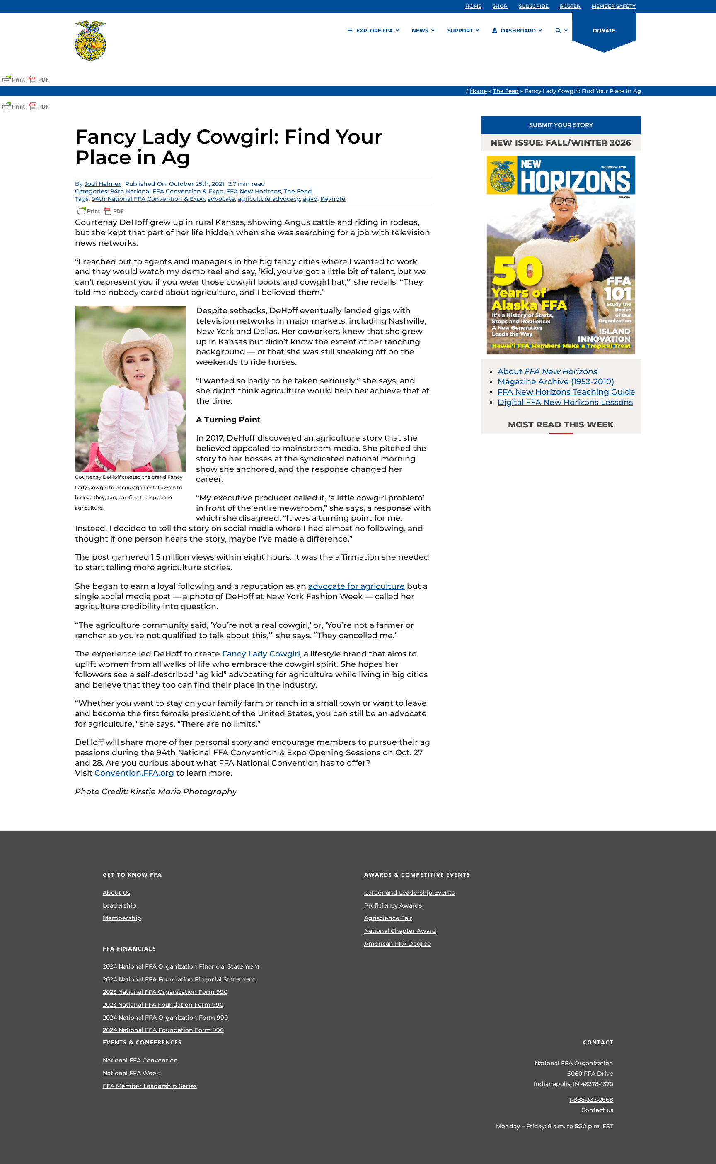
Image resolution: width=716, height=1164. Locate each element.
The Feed (506, 91)
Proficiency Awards (393, 905)
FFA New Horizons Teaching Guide (566, 392)
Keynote (333, 199)
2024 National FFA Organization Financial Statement (181, 966)
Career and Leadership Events (409, 892)
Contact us (597, 1110)
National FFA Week (131, 1073)
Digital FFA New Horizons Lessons (565, 402)
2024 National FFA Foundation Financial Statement (179, 979)
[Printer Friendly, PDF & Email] (25, 79)
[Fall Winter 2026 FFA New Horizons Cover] (561, 155)
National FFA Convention (140, 1060)
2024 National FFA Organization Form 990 (165, 1017)
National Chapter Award (400, 931)
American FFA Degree (397, 943)
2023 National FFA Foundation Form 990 (163, 1004)
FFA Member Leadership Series (150, 1086)
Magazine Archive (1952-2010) (556, 381)
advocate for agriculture (356, 586)
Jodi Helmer (103, 184)
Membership (122, 918)
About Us (116, 892)
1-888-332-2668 (591, 1099)
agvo (310, 199)
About (547, 371)
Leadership (119, 905)
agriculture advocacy (269, 199)
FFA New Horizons (253, 191)
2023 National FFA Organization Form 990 (165, 992)
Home (478, 91)
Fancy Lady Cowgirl (261, 654)
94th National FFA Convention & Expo (166, 191)
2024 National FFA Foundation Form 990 (163, 1030)
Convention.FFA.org (134, 773)
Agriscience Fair (388, 918)
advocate (221, 199)
